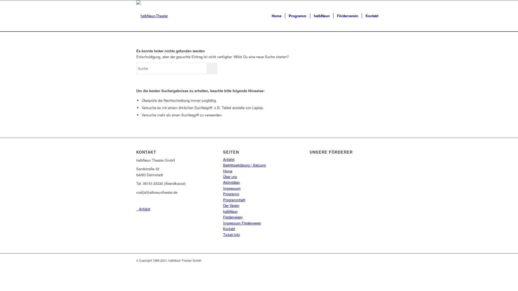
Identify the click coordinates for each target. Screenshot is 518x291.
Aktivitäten (231, 182)
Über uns (230, 176)
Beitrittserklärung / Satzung (244, 165)
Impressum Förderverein (242, 223)
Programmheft (234, 199)
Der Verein (231, 205)
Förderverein (233, 217)
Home (227, 171)
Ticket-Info (231, 234)
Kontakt (229, 228)
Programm (231, 193)
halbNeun (230, 211)
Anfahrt (228, 159)
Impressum (232, 188)
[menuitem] (276, 16)
